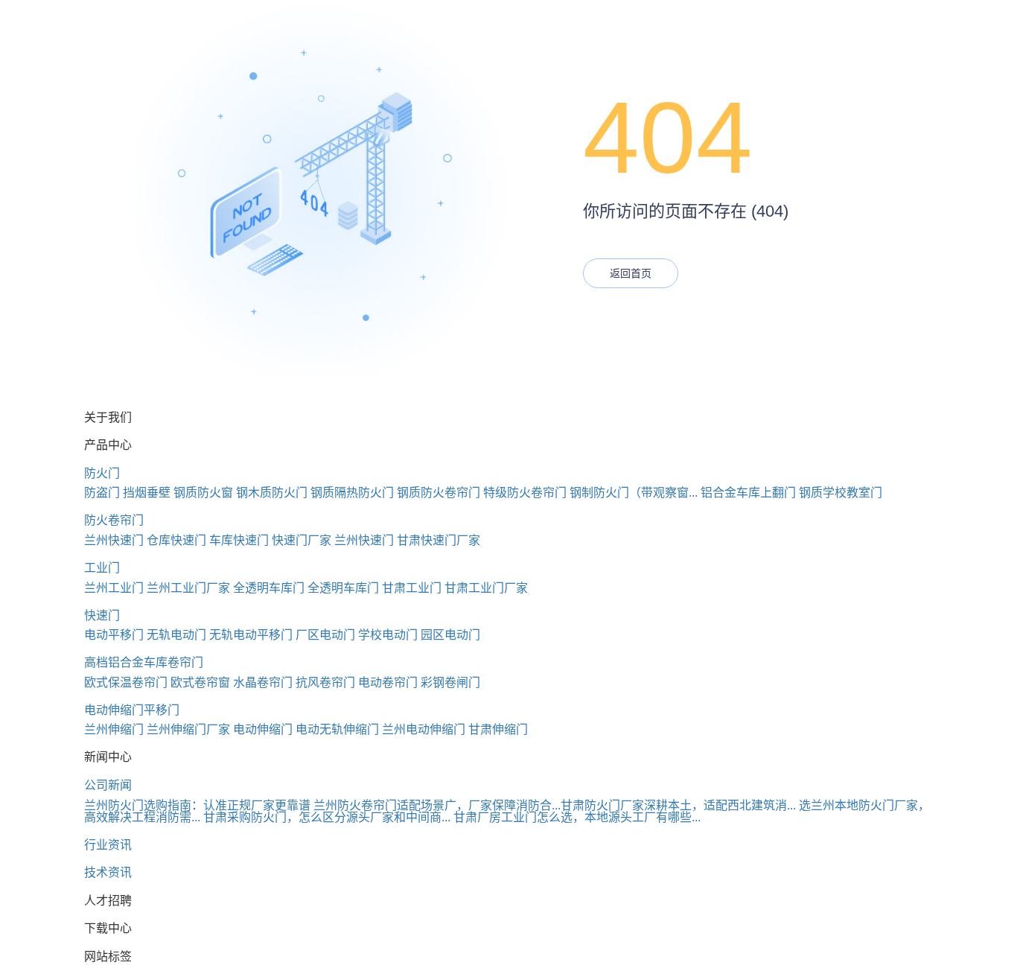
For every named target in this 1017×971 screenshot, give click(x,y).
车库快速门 (239, 540)
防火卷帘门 (114, 520)
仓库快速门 (176, 540)
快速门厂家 (301, 540)
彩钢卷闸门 (450, 682)
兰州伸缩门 (114, 729)
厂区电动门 (325, 634)
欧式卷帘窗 (200, 682)
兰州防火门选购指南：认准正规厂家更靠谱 (197, 805)
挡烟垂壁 (146, 492)
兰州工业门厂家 (188, 588)
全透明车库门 (269, 588)
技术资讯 (108, 872)
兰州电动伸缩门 (423, 729)
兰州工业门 (114, 588)
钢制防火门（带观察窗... (634, 492)
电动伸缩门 (263, 729)
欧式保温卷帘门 (126, 682)
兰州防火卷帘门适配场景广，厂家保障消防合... (437, 805)
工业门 (102, 567)
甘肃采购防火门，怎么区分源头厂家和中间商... (326, 817)
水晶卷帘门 (263, 682)
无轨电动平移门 (251, 634)
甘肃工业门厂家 (486, 588)
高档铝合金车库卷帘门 (143, 662)
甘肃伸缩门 (498, 729)
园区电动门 (450, 634)
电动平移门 (114, 634)
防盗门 (102, 492)
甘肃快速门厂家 (438, 540)
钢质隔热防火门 (352, 492)
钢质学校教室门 (840, 492)
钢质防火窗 (203, 492)
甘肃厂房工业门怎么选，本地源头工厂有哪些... (577, 817)
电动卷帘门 (388, 682)
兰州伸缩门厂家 (188, 729)
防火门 (102, 473)
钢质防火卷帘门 (438, 492)
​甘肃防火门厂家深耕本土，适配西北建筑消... (678, 805)
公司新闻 (108, 785)
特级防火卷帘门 (525, 492)
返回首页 (630, 273)
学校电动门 (388, 634)
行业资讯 (108, 844)
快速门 (102, 615)
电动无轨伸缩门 (337, 729)
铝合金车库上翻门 (748, 492)
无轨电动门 (176, 634)
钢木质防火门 (271, 492)
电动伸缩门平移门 (131, 710)
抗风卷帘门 (325, 682)
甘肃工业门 (411, 588)
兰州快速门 (114, 540)
